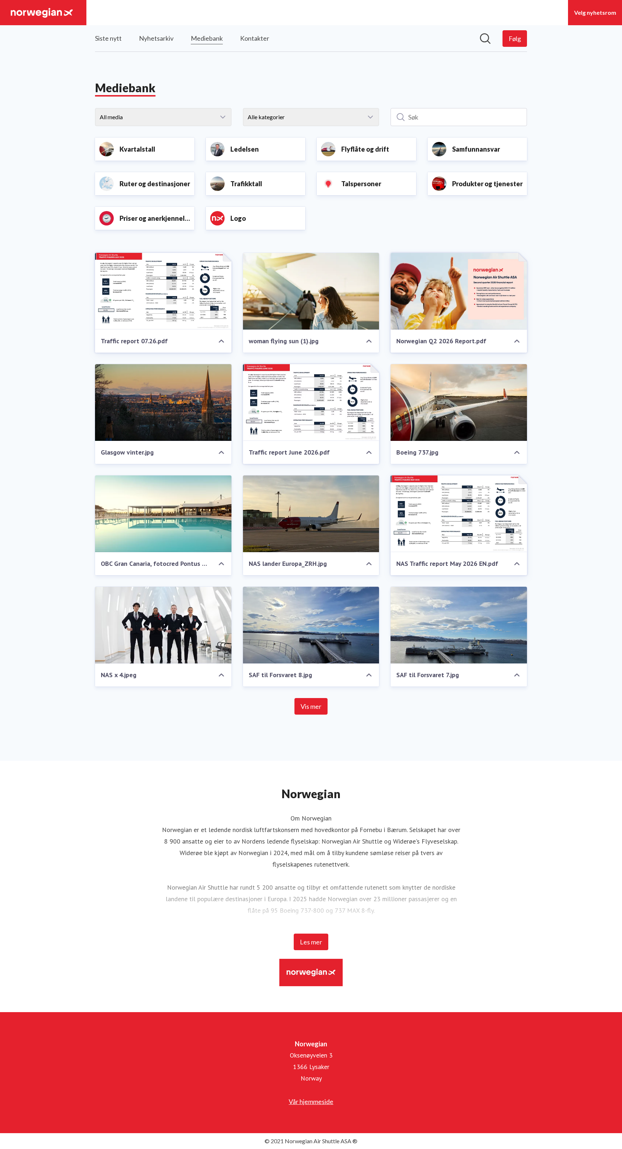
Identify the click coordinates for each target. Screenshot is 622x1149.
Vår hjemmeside (311, 1101)
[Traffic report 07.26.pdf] (163, 291)
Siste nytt (108, 38)
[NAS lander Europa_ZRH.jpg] (311, 513)
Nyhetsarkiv (156, 38)
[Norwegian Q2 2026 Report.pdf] (459, 291)
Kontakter (254, 38)
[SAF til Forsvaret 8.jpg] (311, 625)
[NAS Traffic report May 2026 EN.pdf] (459, 513)
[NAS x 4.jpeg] (163, 625)
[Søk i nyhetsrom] (485, 38)
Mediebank (207, 38)
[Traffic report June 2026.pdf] (311, 402)
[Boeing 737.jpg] (459, 402)
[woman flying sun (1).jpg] (311, 291)
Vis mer (311, 706)
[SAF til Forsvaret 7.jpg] (459, 625)
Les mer (311, 942)
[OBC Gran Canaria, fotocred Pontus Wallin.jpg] (163, 513)
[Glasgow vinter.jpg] (163, 402)
